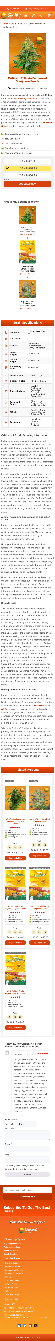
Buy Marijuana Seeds (13, 1243)
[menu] (26, 15)
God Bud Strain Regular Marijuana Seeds (40, 907)
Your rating (11, 1124)
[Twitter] (24, 1325)
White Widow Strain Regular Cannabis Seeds (15, 992)
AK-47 (4, 709)
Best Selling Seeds (12, 1254)
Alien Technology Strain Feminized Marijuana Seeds (15, 821)
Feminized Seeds (11, 1250)
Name (8, 1144)
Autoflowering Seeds (12, 1247)
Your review (11, 1128)
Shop (13, 23)
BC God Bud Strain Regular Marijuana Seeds (27, 269)
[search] (40, 15)
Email (8, 1155)
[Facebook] (19, 1325)
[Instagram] (35, 1325)
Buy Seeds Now (27, 183)
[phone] (33, 15)
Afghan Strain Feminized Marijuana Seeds (27, 303)
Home (5, 23)
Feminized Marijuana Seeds (24, 98)
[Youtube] (30, 1325)
